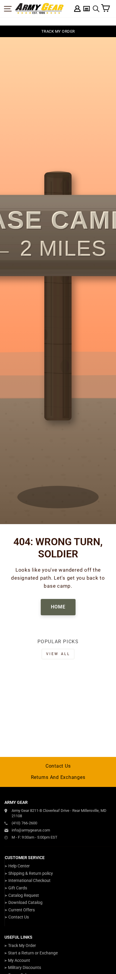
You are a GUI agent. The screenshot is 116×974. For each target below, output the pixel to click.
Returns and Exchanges (58, 777)
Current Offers (21, 909)
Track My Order (22, 945)
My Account (19, 960)
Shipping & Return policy (30, 873)
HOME (58, 607)
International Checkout (29, 880)
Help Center (19, 866)
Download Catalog (25, 902)
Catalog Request (23, 895)
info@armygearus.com (31, 830)
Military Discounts (24, 967)
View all (58, 654)
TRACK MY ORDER (58, 31)
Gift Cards (17, 888)
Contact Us (58, 766)
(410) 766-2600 (24, 823)
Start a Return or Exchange (33, 953)
